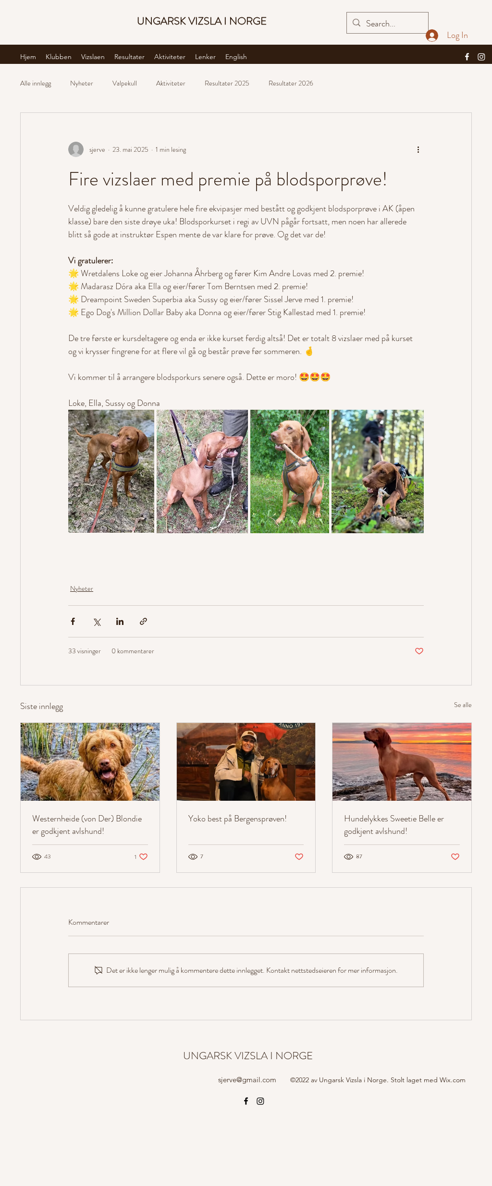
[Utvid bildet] (111, 471)
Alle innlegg (35, 83)
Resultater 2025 (227, 83)
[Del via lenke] (143, 621)
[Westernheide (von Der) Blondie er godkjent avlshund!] (90, 762)
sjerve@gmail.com (247, 1079)
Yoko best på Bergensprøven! (237, 818)
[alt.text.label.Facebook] (467, 56)
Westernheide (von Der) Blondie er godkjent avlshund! (87, 824)
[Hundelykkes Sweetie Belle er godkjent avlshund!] (401, 762)
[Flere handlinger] (418, 149)
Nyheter (81, 83)
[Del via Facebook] (72, 621)
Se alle (463, 704)
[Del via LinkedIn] (119, 621)
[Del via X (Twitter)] (96, 621)
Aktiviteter (170, 83)
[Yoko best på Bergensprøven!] (246, 762)
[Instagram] (481, 56)
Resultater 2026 (291, 83)
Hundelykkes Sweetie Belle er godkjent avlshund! (394, 824)
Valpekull (124, 83)
